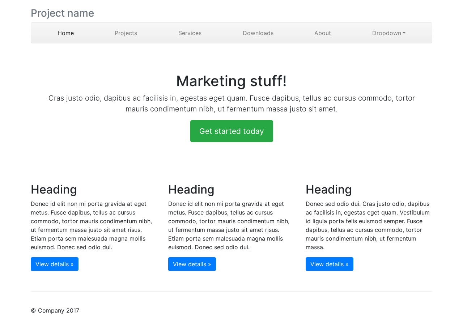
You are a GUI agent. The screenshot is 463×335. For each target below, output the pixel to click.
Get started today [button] (231, 131)
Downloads (258, 33)
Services (189, 33)
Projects (126, 33)
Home (76, 33)
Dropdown (386, 33)
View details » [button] (54, 264)
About (322, 33)
